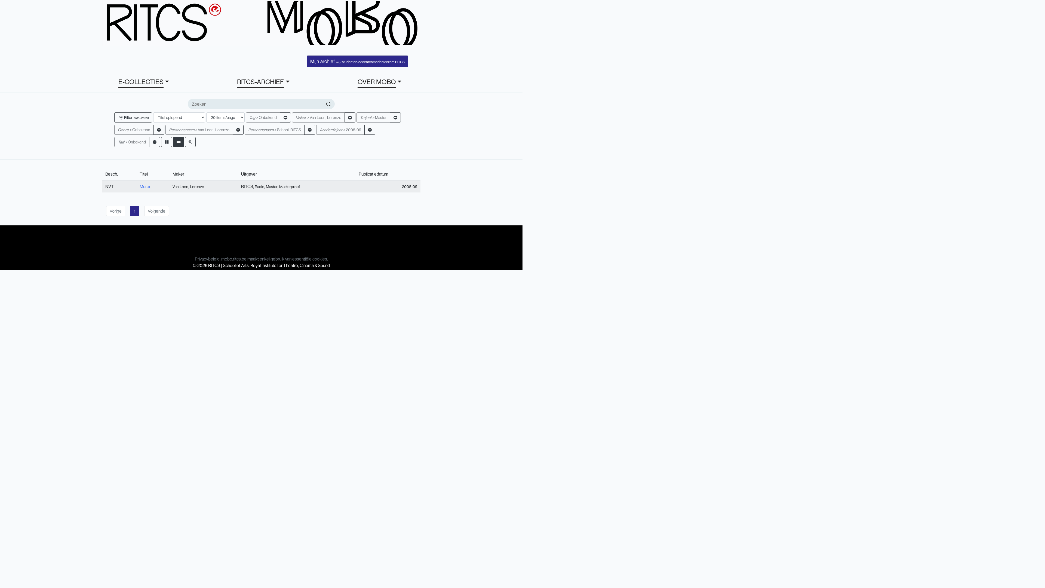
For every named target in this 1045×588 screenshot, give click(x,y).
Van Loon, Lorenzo (318, 117)
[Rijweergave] (178, 142)
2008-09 (340, 129)
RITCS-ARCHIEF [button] (260, 81)
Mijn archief (357, 61)
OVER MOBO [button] (377, 81)
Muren (145, 186)
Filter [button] (136, 117)
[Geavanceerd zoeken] (190, 142)
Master (373, 117)
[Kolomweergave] (166, 142)
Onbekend (263, 117)
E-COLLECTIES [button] (141, 81)
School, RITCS (274, 129)
